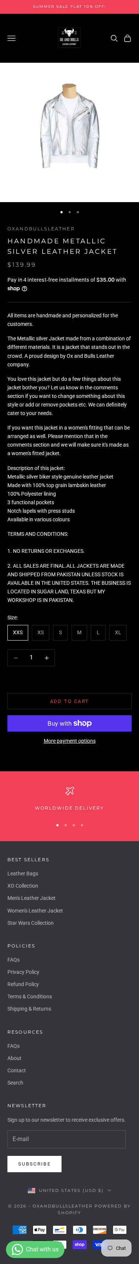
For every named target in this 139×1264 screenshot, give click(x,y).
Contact (16, 1070)
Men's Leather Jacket (31, 898)
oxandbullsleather (41, 228)
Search (15, 1083)
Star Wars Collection (30, 923)
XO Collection (22, 886)
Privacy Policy (23, 972)
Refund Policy (23, 984)
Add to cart (69, 701)
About (14, 1058)
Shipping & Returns (29, 1009)
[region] (69, 799)
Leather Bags (22, 873)
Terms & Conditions (29, 996)
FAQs (13, 960)
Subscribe (34, 1164)
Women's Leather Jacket (35, 911)
